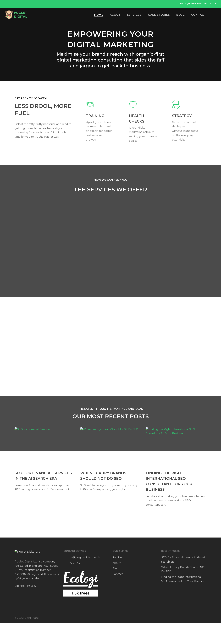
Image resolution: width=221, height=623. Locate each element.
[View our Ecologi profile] (80, 584)
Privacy (31, 585)
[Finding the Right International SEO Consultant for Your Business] (176, 467)
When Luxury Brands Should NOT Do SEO (183, 569)
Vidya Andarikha (28, 578)
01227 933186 (75, 563)
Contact (117, 574)
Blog (115, 568)
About (116, 563)
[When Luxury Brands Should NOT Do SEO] (110, 459)
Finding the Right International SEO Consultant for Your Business (183, 579)
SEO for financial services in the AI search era (183, 559)
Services (117, 557)
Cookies (19, 585)
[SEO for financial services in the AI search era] (44, 459)
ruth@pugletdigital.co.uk (83, 557)
